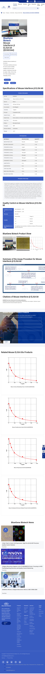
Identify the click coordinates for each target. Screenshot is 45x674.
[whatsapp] (43, 451)
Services (25, 4)
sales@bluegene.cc (40, 1)
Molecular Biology (31, 631)
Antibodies (19, 631)
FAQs (40, 609)
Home (4, 12)
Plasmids (19, 644)
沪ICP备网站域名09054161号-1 (8, 655)
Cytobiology (32, 633)
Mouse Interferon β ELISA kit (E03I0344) (31, 12)
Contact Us (42, 5)
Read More (4, 546)
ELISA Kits (12, 12)
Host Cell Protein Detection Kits (19, 609)
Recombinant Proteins (19, 634)
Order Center (38, 5)
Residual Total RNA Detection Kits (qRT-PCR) (19, 627)
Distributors (26, 624)
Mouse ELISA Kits (18, 12)
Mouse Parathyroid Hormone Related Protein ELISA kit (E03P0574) (22, 508)
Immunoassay (32, 628)
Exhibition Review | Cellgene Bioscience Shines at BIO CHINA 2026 (19, 589)
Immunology (6, 54)
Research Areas (26, 608)
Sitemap (3, 657)
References (41, 611)
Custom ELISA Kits (32, 617)
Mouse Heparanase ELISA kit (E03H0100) (22, 467)
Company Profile (26, 618)
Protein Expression (32, 623)
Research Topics (26, 612)
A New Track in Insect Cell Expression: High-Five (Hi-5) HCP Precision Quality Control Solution (20, 544)
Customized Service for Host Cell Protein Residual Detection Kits (32, 611)
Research (20, 4)
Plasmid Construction (32, 626)
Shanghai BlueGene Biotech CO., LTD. (14, 653)
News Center (25, 622)
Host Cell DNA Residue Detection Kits (19, 620)
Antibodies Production (32, 620)
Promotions (19, 646)
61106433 (31, 1)
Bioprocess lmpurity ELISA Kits (19, 615)
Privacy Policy (10, 657)
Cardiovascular (13, 54)
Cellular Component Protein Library (19, 640)
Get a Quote (7, 79)
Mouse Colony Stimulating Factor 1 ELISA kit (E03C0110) (22, 386)
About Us (29, 5)
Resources (34, 4)
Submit (6, 341)
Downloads (41, 613)
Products (15, 4)
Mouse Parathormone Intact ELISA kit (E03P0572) (22, 427)
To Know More (5, 623)
